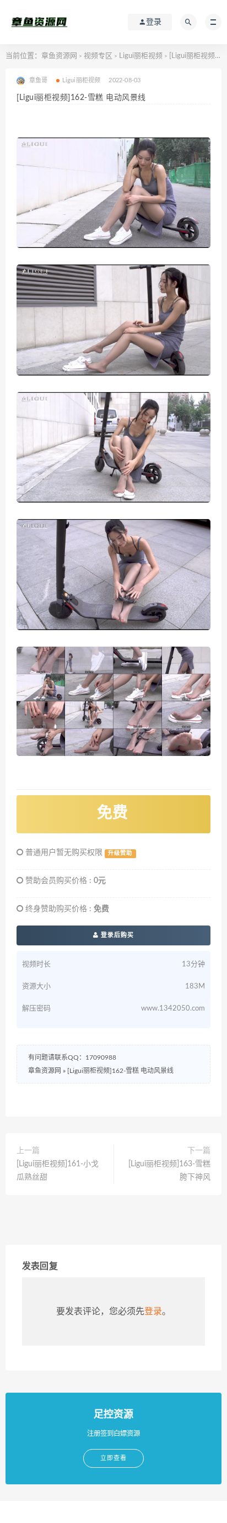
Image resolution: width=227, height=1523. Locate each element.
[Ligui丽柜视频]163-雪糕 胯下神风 (169, 1170)
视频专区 (98, 56)
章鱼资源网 (59, 56)
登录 (153, 1311)
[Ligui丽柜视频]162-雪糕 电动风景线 (120, 1070)
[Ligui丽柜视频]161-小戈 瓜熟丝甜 (58, 1170)
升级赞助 (120, 853)
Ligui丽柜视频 (141, 56)
